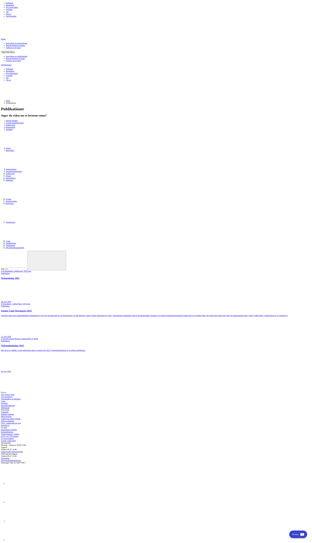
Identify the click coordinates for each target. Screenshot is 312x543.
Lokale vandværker (8, 441)
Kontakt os (5, 425)
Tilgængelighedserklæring (11, 460)
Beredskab (10, 5)
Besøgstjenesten (7, 432)
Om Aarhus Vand (7, 395)
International (10, 178)
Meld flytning (6, 417)
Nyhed (9, 199)
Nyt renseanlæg (12, 7)
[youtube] (24, 540)
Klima (8, 148)
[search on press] (47, 260)
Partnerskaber (11, 169)
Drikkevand (10, 125)
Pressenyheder (11, 201)
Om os (8, 14)
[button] (8, 52)
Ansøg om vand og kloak (10, 419)
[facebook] (24, 502)
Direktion (9, 180)
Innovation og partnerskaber (16, 43)
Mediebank (5, 408)
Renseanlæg (10, 127)
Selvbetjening (11, 16)
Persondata (5, 458)
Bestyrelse (10, 203)
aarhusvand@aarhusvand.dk (12, 452)
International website (9, 430)
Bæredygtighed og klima (15, 45)
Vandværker (11, 222)
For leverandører (7, 439)
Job (7, 12)
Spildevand (10, 174)
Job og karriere (6, 397)
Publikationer (11, 243)
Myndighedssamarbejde (15, 248)
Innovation (10, 150)
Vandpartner (10, 245)
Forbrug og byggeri (13, 48)
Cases (8, 241)
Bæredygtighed (12, 121)
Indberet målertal (7, 414)
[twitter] (24, 521)
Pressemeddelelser (8, 406)
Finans (8, 176)
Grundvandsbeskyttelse (15, 123)
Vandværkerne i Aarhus (10, 434)
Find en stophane (7, 421)
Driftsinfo (9, 3)
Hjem (8, 101)
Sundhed (9, 129)
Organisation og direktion (11, 399)
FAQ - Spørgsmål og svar (11, 423)
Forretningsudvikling (14, 171)
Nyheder (9, 10)
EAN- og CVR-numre (9, 436)
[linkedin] (24, 483)
